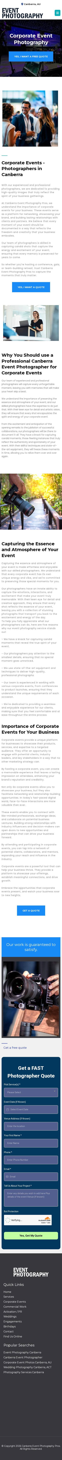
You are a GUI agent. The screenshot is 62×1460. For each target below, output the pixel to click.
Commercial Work (14, 1306)
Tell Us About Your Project (18, 1186)
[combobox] (31, 1092)
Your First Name (13, 1135)
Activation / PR (12, 1311)
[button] (57, 13)
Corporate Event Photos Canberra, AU (27, 1362)
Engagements (12, 1321)
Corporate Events (14, 1301)
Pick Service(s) (12, 1084)
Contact (8, 1331)
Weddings (9, 1316)
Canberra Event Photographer (22, 1357)
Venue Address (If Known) (17, 1118)
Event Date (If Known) (15, 1102)
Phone (8, 1152)
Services (8, 1296)
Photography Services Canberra (23, 1372)
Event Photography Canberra (22, 1352)
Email (7, 1169)
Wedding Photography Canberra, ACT (27, 1367)
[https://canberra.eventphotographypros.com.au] (23, 12)
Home (7, 1291)
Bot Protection (11, 1211)
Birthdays (9, 1326)
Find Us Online (12, 1336)
